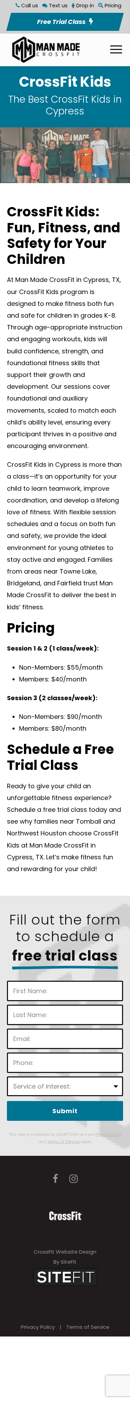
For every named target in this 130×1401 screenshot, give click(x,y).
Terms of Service (88, 1327)
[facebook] (55, 1179)
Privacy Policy (38, 1327)
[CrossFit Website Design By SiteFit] (65, 1276)
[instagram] (73, 1179)
